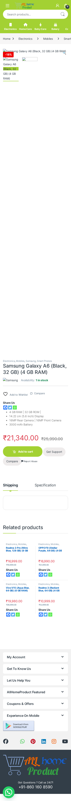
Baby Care (40, 28)
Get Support (54, 451)
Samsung (31, 360)
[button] (64, 53)
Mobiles (48, 38)
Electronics (10, 28)
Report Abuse (30, 461)
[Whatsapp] (15, 407)
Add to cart (25, 451)
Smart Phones (44, 360)
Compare (39, 393)
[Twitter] (10, 407)
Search (62, 14)
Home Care (25, 28)
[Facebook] (5, 407)
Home (6, 38)
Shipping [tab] (10, 485)
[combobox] (30, 14)
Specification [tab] (45, 485)
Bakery (55, 28)
